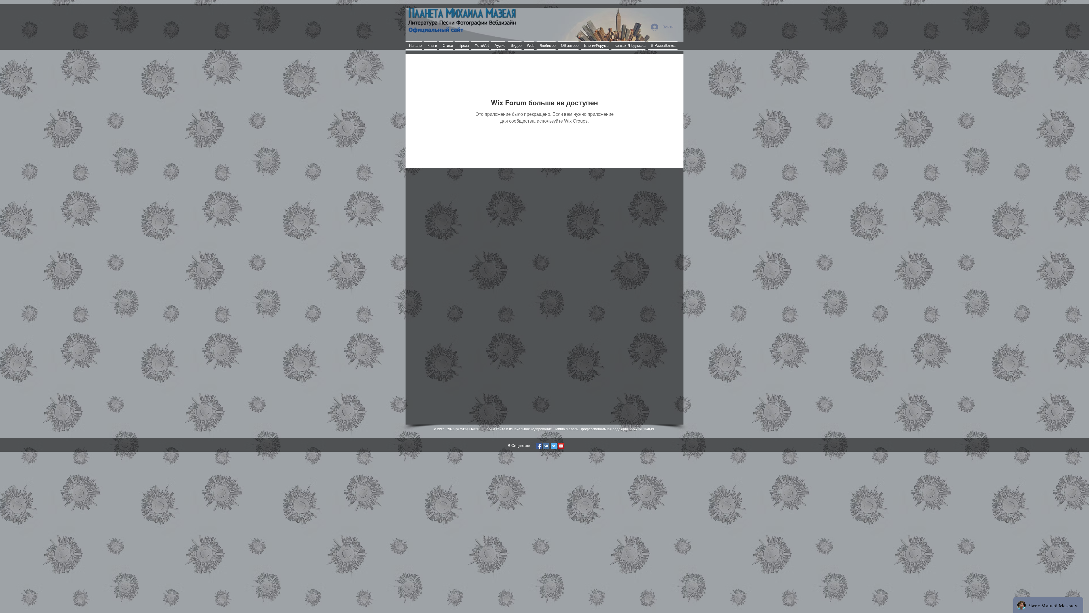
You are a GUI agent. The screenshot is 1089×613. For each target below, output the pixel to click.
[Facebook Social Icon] (539, 446)
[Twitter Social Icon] (554, 446)
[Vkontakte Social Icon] (546, 446)
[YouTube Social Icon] (561, 446)
